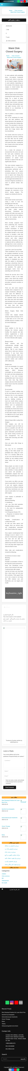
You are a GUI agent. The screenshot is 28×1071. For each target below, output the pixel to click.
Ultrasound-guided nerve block (10, 1026)
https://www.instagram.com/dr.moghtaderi (12, 616)
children (4, 873)
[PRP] (9, 593)
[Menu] (2, 4)
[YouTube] (24, 1)
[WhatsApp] (18, 1)
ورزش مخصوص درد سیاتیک (12, 845)
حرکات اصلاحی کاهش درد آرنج (12, 855)
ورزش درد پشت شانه (10, 852)
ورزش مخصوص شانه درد (11, 849)
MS (3, 878)
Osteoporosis (5, 880)
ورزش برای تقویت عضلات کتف (12, 858)
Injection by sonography (8, 1014)
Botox (3, 1021)
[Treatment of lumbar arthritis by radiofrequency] (14, 686)
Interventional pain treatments (9, 1017)
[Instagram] (21, 1)
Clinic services (12, 40)
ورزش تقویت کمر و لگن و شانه (12, 864)
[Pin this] (15, 1069)
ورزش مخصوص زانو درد (11, 861)
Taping (3, 1023)
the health (4, 882)
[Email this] (10, 1069)
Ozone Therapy (6, 1019)
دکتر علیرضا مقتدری (8, 614)
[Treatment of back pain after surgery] (18, 593)
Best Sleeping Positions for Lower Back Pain (13, 1012)
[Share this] (12, 1069)
